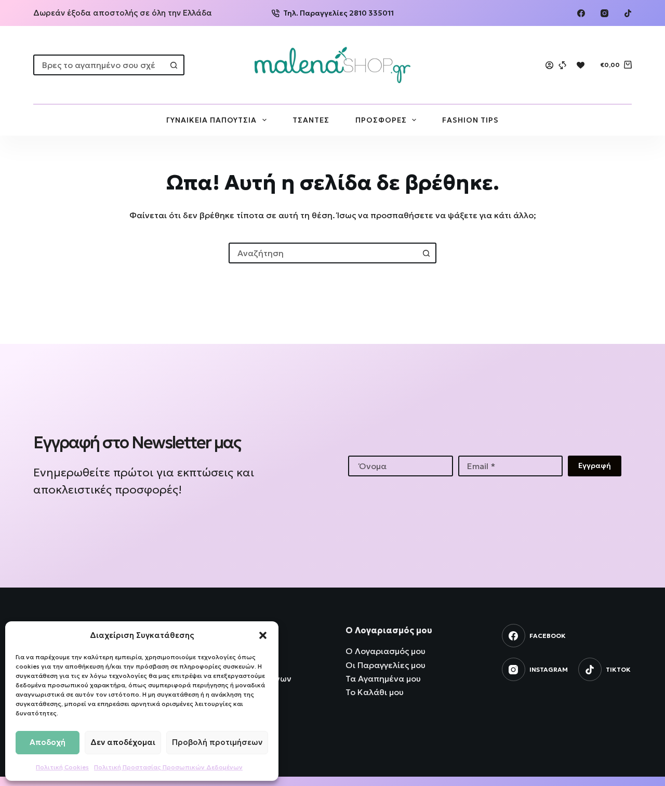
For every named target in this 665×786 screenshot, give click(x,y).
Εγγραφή (594, 465)
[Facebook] (581, 13)
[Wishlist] (580, 65)
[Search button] (174, 65)
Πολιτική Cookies (62, 767)
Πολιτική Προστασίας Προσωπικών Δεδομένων (168, 767)
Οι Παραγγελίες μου (385, 665)
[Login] (549, 65)
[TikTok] (628, 13)
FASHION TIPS (470, 120)
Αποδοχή (47, 742)
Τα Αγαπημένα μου (383, 678)
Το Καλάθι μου (374, 692)
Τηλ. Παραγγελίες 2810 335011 (338, 13)
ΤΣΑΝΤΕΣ (310, 120)
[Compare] (562, 65)
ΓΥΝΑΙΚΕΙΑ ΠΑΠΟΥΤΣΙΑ (211, 120)
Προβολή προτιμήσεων (217, 742)
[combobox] (99, 65)
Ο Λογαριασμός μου (385, 651)
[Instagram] (604, 13)
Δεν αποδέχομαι (122, 742)
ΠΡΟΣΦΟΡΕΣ (381, 120)
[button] (263, 635)
